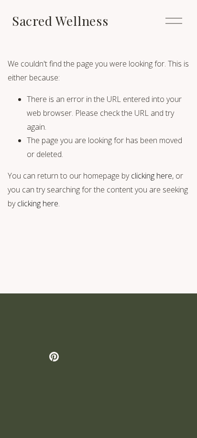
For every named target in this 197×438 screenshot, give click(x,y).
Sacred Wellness (60, 20)
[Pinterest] (54, 356)
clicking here (151, 175)
